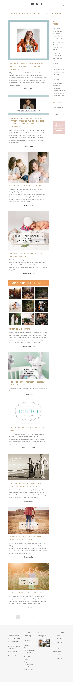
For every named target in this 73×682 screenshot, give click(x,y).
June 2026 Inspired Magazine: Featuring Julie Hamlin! (28, 662)
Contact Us (59, 654)
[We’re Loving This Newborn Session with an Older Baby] (28, 230)
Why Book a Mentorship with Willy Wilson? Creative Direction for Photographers (26, 66)
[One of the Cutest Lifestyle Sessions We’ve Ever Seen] (28, 365)
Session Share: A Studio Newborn (25, 186)
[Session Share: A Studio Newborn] (28, 167)
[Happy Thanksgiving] (28, 302)
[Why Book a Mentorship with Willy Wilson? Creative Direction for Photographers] (28, 40)
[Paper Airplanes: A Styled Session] (28, 576)
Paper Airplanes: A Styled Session (26, 593)
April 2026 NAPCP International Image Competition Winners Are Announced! (58, 74)
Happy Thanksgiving (19, 329)
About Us (59, 639)
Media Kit (59, 658)
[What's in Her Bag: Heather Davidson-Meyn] (28, 413)
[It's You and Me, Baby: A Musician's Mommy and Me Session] (28, 520)
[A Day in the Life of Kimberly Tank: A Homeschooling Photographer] (28, 467)
